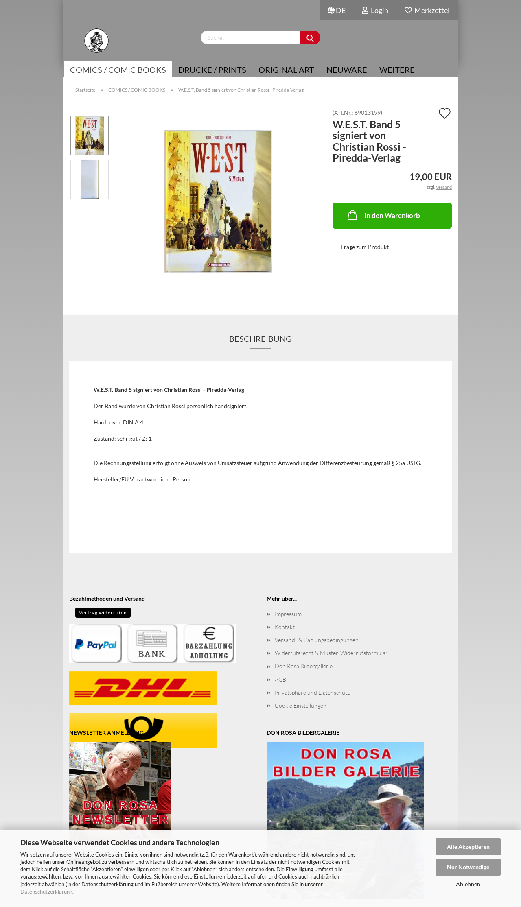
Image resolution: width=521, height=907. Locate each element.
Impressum (288, 613)
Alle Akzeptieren (468, 846)
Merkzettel (431, 10)
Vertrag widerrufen (103, 613)
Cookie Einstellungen (300, 705)
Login (378, 10)
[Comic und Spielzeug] (96, 40)
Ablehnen (468, 884)
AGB (280, 679)
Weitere (397, 69)
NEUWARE (346, 69)
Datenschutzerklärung (46, 891)
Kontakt (285, 626)
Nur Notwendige (468, 866)
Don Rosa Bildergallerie (304, 665)
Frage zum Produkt (365, 246)
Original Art (286, 69)
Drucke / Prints (212, 69)
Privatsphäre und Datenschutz (312, 692)
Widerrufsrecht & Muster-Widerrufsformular (331, 652)
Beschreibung (260, 338)
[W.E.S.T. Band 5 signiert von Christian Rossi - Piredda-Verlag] (218, 200)
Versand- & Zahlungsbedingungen (317, 639)
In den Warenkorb (392, 215)
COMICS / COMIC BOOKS (118, 69)
